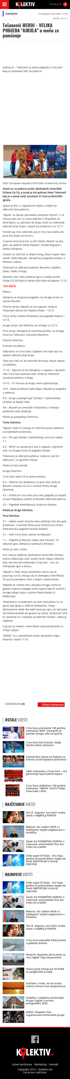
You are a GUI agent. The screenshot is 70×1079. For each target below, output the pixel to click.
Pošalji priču (56, 4)
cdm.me (63, 18)
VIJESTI (20, 804)
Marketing (40, 1064)
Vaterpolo (11, 13)
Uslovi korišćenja (22, 1064)
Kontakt (53, 1064)
